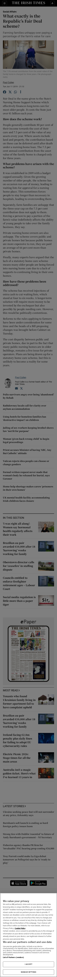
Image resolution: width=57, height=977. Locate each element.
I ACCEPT (28, 964)
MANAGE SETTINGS (28, 972)
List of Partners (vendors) (13, 957)
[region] (28, 935)
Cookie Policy (20, 928)
